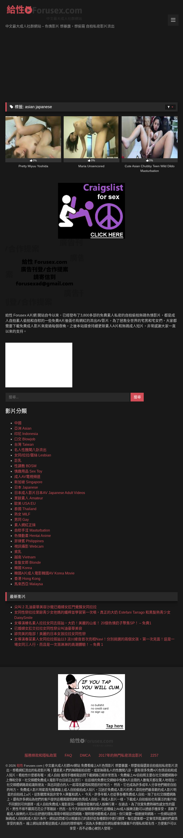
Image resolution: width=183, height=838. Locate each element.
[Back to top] (169, 824)
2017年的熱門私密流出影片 (120, 755)
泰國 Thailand (25, 509)
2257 (154, 755)
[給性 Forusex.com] (91, 14)
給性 (20, 765)
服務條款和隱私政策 (41, 755)
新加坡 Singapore (28, 482)
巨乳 (17, 460)
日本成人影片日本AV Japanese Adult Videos (49, 493)
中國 (17, 423)
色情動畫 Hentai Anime (32, 536)
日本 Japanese (26, 487)
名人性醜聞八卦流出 (30, 450)
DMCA (85, 755)
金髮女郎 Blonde (27, 562)
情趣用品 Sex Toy (28, 471)
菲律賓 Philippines (29, 541)
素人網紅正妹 (25, 525)
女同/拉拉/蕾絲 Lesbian (32, 455)
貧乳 (17, 552)
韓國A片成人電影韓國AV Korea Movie (44, 573)
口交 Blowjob (24, 439)
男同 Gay (21, 519)
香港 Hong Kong (27, 578)
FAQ (68, 755)
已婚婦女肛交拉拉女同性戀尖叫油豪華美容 (48, 628)
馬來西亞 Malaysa (28, 584)
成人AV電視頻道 (27, 477)
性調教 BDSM (25, 466)
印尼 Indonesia (26, 434)
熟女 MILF (22, 514)
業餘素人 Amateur (28, 498)
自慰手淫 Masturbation (32, 530)
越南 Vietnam (24, 557)
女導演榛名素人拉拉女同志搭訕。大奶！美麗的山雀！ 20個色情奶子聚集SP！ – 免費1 (82, 623)
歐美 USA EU (25, 503)
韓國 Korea (23, 568)
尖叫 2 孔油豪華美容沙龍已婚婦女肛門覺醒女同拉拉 (55, 607)
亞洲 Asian (22, 428)
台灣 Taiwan (24, 444)
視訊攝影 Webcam (29, 546)
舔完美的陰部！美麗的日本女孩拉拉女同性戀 (50, 634)
